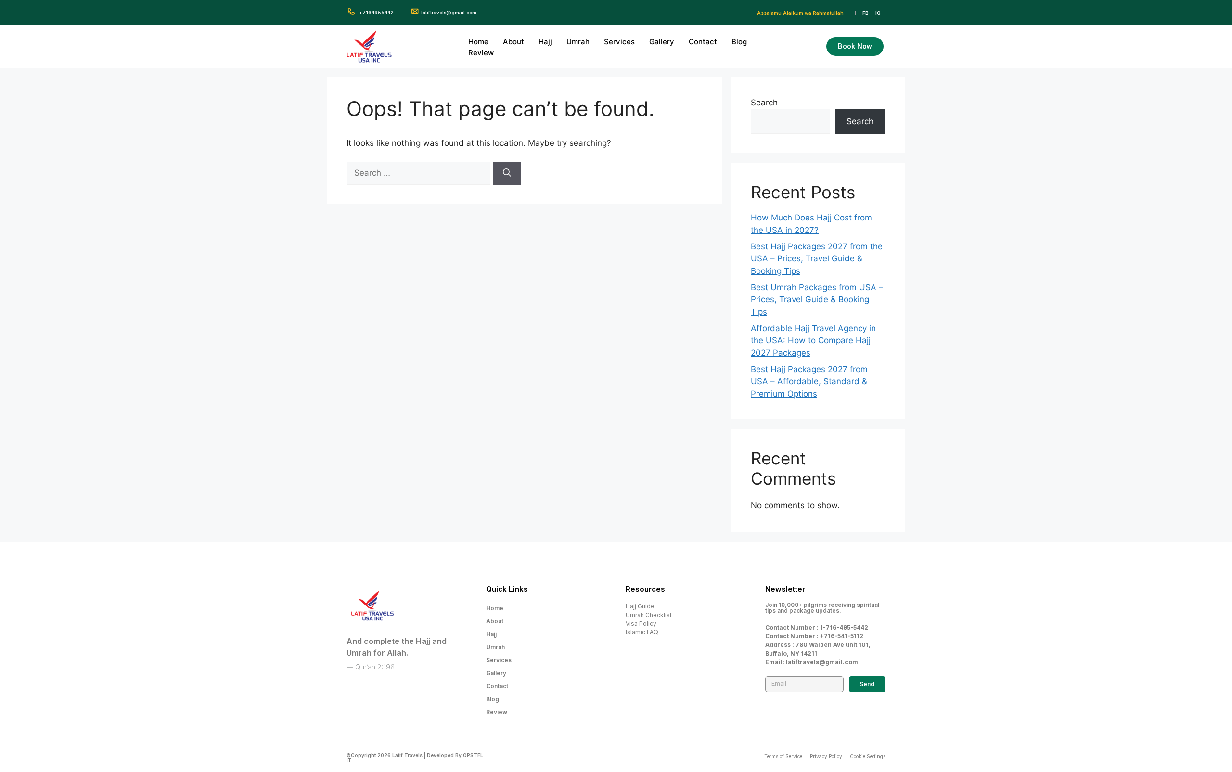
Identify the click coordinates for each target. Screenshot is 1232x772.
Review (481, 52)
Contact (703, 41)
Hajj (545, 41)
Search (764, 102)
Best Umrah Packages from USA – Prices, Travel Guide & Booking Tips (817, 300)
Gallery (661, 41)
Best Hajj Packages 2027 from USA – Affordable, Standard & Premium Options (809, 381)
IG (878, 13)
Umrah (578, 41)
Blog (739, 41)
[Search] (507, 173)
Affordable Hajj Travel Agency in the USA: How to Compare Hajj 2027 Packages (813, 340)
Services (619, 41)
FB (865, 13)
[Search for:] (419, 173)
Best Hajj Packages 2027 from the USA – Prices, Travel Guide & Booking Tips (817, 259)
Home (478, 41)
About (513, 41)
